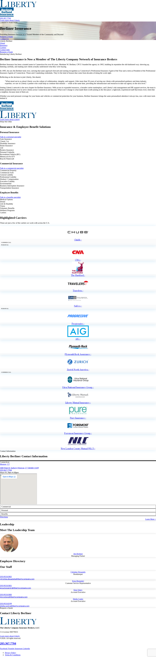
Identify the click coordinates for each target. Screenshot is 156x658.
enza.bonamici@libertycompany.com (15, 588)
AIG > (78, 339)
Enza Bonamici (78, 581)
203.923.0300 (6, 594)
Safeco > (78, 306)
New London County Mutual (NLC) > (78, 448)
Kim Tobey (78, 590)
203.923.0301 (6, 585)
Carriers (3, 48)
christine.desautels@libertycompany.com (17, 579)
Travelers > (78, 290)
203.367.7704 (6, 470)
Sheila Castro (78, 599)
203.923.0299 (6, 603)
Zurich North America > (78, 369)
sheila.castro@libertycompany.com (14, 606)
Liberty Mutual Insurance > (78, 402)
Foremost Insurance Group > (78, 433)
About (2, 43)
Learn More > (150, 519)
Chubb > (78, 240)
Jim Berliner (78, 554)
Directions (4, 517)
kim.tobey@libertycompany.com (13, 597)
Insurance (3, 45)
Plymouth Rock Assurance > (78, 354)
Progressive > (78, 323)
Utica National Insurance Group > (78, 387)
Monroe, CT (5, 464)
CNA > (78, 260)
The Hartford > (78, 275)
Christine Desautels (78, 572)
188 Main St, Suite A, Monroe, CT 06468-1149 (19, 468)
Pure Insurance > (78, 418)
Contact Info (5, 50)
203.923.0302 (6, 576)
